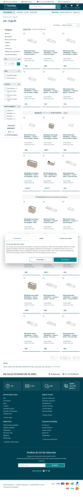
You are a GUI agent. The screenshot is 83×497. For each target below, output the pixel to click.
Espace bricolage (47, 411)
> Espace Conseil (47, 415)
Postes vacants (46, 430)
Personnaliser (40, 259)
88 (61, 358)
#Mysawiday (7, 438)
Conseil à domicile (47, 406)
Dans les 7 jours (11, 96)
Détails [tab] (42, 238)
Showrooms (55, 12)
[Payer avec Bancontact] (72, 483)
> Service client (7, 418)
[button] (24, 33)
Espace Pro (76, 12)
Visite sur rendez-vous (48, 398)
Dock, (14, 367)
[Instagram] (49, 471)
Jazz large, (48, 367)
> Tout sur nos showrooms (49, 439)
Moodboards (7, 430)
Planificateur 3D (46, 403)
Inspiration (20, 12)
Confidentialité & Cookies (37, 485)
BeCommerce (46, 435)
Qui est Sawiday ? (47, 428)
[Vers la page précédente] (52, 357)
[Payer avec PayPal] (77, 483)
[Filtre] (18, 64)
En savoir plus (56, 367)
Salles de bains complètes (10, 425)
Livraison (6, 406)
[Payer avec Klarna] (67, 488)
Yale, (43, 367)
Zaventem (11, 119)
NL (78, 1)
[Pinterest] (46, 471)
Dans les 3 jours (11, 92)
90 (69, 358)
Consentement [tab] (17, 238)
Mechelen (11, 113)
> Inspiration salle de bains (11, 442)
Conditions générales (22, 485)
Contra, (5, 367)
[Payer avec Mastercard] (67, 483)
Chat (51, 386)
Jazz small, (38, 367)
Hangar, (10, 367)
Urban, (33, 367)
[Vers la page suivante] (78, 357)
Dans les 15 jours (12, 100)
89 (65, 358)
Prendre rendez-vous (66, 12)
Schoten (10, 116)
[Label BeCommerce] (72, 488)
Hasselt (10, 111)
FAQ (12, 386)
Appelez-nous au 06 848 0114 (72, 386)
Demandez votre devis (48, 401)
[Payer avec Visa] (58, 483)
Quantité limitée (12, 75)
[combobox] (42, 7)
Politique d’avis (7, 414)
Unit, (29, 367)
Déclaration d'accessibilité (10, 487)
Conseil (26, 12)
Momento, (19, 367)
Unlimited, (25, 367)
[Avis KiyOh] (53, 483)
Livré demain (12, 88)
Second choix (12, 78)
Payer (5, 403)
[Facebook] (44, 471)
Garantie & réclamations (10, 411)
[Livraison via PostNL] (77, 488)
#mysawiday (33, 12)
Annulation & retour (8, 409)
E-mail (32, 386)
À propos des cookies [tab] (66, 238)
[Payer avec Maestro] (63, 483)
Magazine (6, 435)
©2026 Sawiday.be (8, 485)
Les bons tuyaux (47, 409)
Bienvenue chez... (8, 433)
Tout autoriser (65, 259)
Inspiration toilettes (8, 428)
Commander (6, 401)
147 (74, 358)
